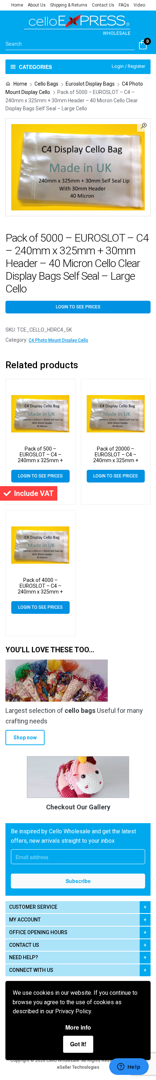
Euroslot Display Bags (90, 84)
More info (78, 1027)
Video (139, 5)
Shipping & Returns (68, 5)
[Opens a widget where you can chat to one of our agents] (129, 1067)
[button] (143, 125)
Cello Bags (46, 84)
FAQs (124, 5)
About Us (37, 5)
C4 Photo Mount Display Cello (58, 340)
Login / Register (128, 66)
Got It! (78, 1044)
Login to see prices (78, 306)
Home (17, 5)
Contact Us (103, 5)
